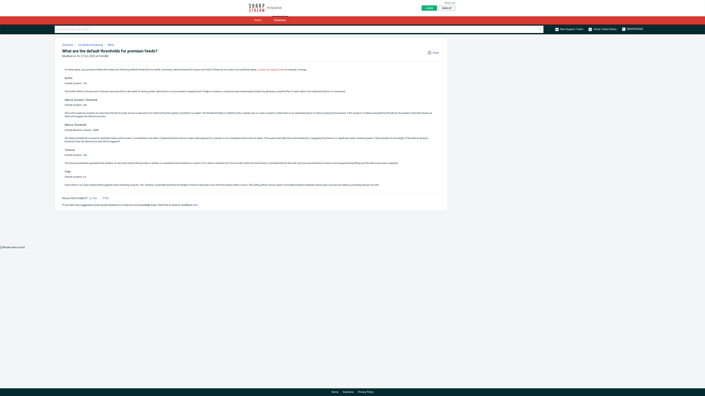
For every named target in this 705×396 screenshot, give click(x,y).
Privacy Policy (366, 391)
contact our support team (271, 69)
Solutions (280, 20)
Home (257, 20)
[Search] (539, 29)
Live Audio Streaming (90, 44)
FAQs (111, 44)
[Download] (346, 154)
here (195, 204)
